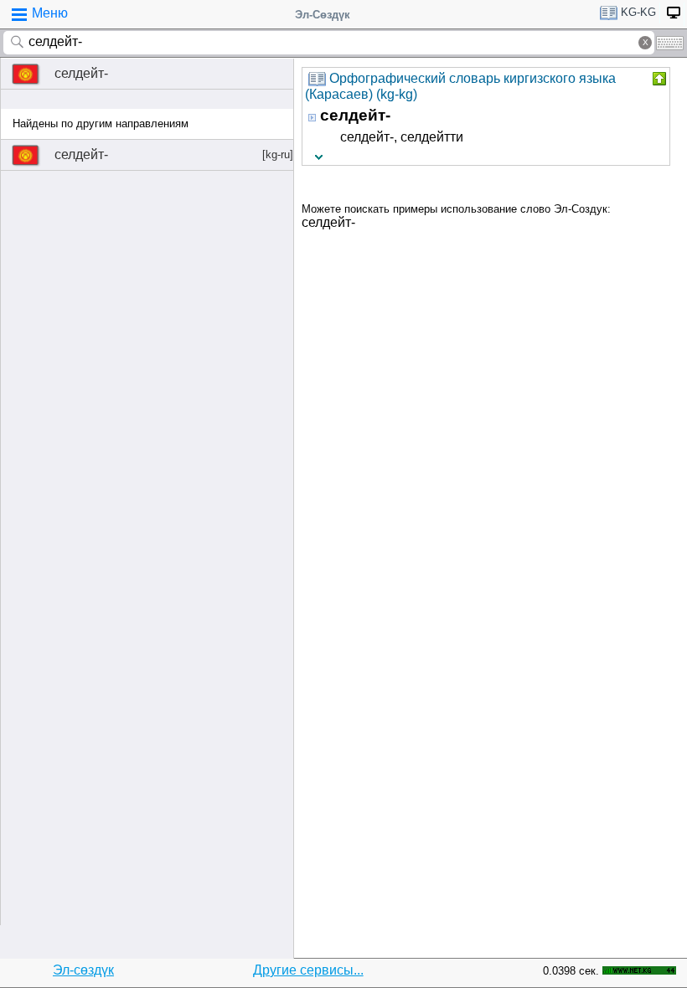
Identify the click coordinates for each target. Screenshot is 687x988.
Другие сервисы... (308, 970)
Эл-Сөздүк (322, 14)
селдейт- (81, 73)
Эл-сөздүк (83, 970)
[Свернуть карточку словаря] (657, 78)
